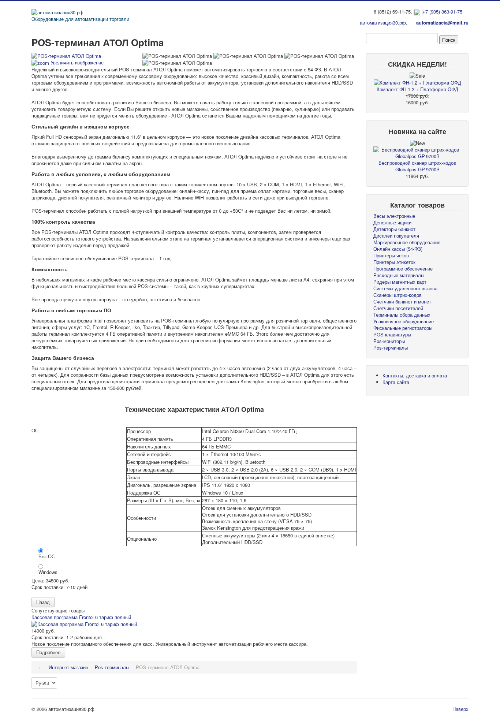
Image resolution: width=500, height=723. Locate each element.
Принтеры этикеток (394, 261)
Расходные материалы (398, 275)
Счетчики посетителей (398, 308)
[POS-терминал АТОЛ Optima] (177, 56)
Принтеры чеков (391, 255)
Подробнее (48, 652)
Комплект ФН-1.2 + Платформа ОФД (417, 89)
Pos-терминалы (390, 347)
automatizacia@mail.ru (442, 22)
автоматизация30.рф (383, 22)
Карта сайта (396, 382)
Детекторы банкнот (394, 229)
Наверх (460, 708)
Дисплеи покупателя (396, 235)
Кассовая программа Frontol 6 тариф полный (81, 617)
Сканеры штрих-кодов (397, 294)
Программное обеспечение (403, 268)
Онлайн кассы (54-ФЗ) (397, 248)
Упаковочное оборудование (403, 321)
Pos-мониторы (389, 341)
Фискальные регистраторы (402, 327)
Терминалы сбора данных (401, 314)
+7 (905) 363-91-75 (442, 11)
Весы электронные (394, 215)
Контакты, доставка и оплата (415, 375)
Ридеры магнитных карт (399, 281)
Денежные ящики (392, 222)
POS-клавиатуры (392, 334)
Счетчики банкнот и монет (402, 301)
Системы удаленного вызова (405, 288)
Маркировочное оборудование (406, 242)
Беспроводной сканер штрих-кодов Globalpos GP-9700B (417, 166)
